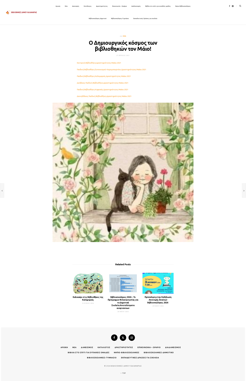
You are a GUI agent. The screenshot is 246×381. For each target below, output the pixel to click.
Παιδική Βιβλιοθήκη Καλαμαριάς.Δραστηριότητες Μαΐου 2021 (104, 76)
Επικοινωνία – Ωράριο (119, 6)
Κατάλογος (87, 6)
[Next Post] (244, 190)
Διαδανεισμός (136, 6)
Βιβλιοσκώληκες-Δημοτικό (97, 18)
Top (124, 373)
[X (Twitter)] (123, 337)
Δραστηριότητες (102, 6)
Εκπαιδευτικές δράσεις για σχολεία (145, 18)
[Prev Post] (2, 190)
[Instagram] (132, 337)
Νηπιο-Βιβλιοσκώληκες (183, 6)
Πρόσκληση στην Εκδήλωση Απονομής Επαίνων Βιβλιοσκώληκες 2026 (158, 300)
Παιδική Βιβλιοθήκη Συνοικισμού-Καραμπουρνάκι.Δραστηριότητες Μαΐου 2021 (111, 69)
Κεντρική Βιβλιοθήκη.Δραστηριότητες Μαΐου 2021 (99, 63)
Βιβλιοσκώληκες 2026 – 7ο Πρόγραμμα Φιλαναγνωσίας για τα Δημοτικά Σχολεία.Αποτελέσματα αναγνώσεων (123, 302)
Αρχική (58, 6)
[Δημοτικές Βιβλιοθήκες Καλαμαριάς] (21, 12)
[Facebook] (114, 337)
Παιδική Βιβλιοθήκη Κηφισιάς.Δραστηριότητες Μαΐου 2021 (102, 89)
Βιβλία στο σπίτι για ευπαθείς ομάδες (158, 6)
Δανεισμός (75, 6)
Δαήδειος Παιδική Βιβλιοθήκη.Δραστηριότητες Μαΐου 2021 (102, 83)
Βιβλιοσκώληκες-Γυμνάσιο (120, 18)
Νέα (66, 6)
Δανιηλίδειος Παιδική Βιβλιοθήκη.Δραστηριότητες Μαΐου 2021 (104, 96)
